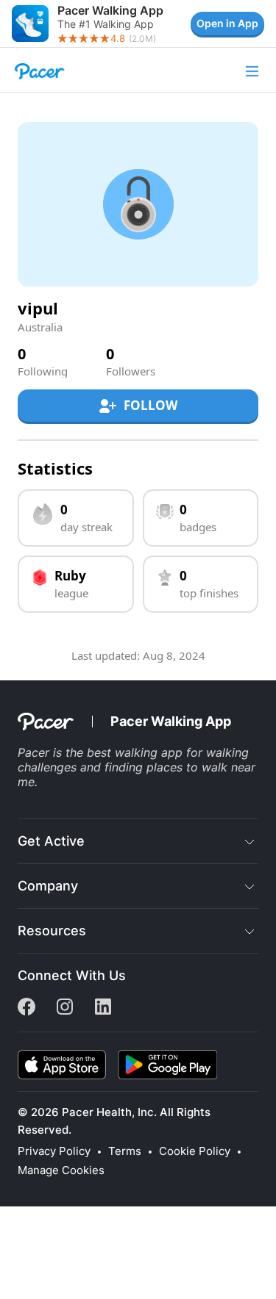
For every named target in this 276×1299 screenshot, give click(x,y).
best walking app (135, 752)
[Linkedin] (103, 1011)
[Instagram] (65, 1011)
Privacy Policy (54, 1151)
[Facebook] (26, 1011)
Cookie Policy (194, 1151)
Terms (124, 1151)
